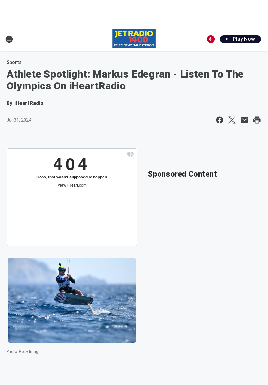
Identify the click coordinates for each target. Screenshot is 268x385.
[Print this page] (256, 120)
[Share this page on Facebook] (219, 120)
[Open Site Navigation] (9, 39)
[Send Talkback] (211, 39)
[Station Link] (134, 39)
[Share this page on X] (232, 120)
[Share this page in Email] (244, 120)
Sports (14, 62)
